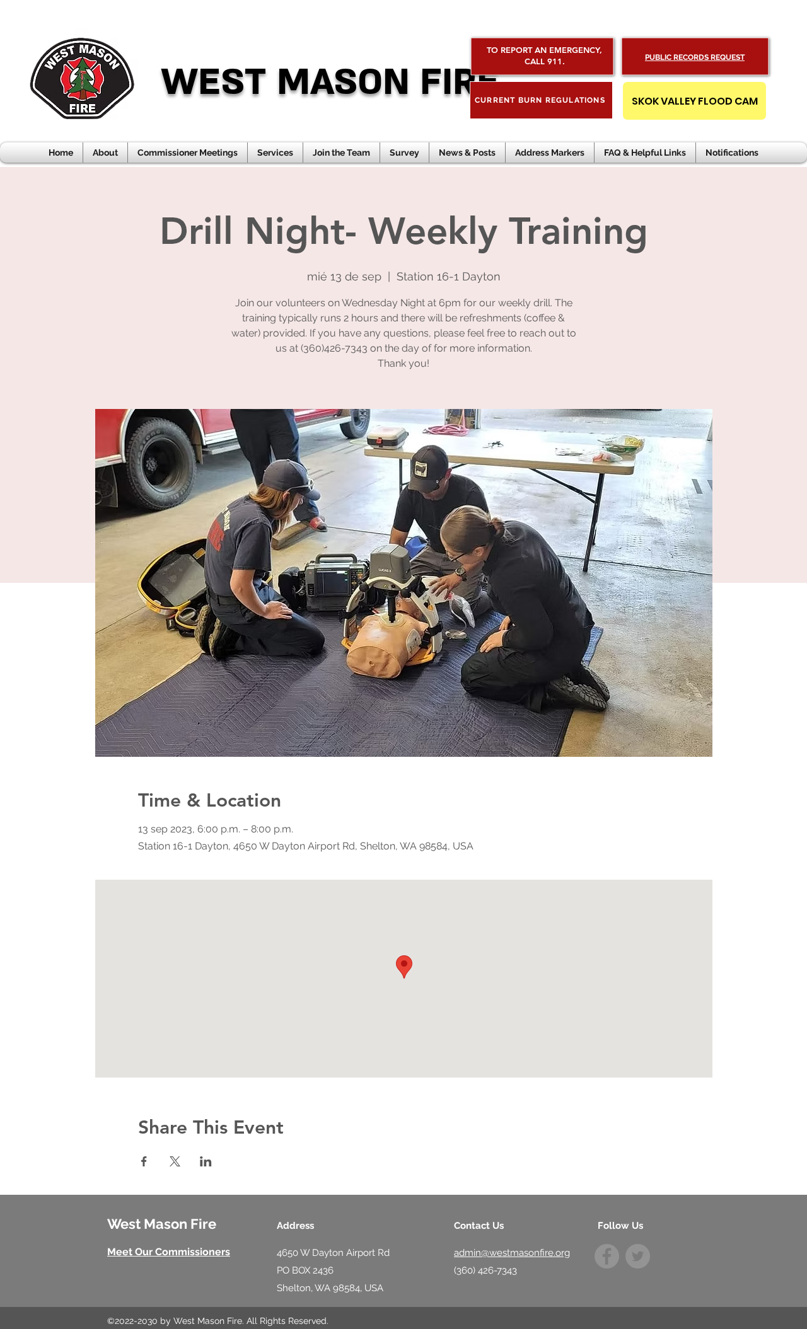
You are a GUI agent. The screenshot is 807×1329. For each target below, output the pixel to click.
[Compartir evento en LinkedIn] (206, 1161)
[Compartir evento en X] (175, 1161)
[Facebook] (607, 1256)
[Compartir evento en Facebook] (144, 1161)
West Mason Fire (161, 1224)
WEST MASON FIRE (330, 82)
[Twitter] (637, 1256)
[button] (467, 152)
